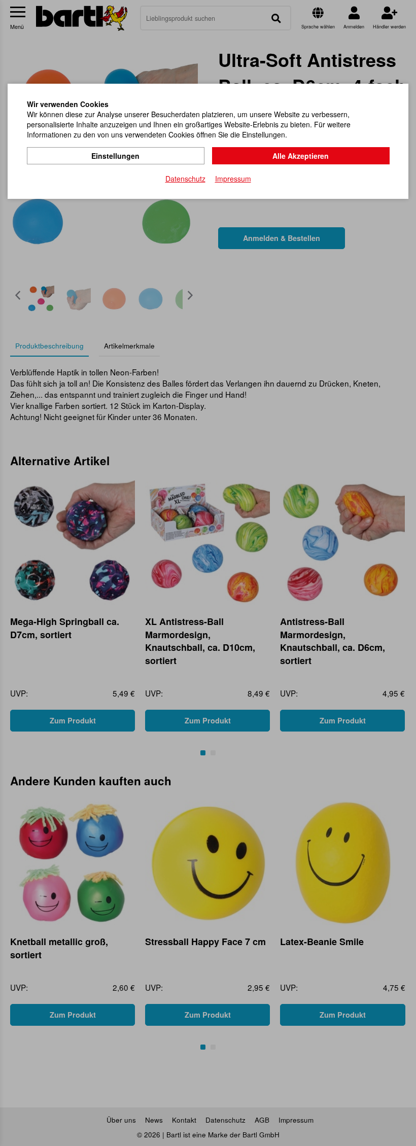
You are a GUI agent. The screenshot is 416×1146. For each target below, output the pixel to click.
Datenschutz (185, 178)
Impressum (233, 178)
